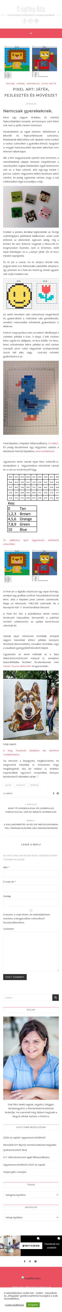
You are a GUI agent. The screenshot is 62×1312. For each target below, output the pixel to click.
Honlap (7, 896)
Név (6, 867)
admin (9, 793)
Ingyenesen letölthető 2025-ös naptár (24, 1164)
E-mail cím (9, 881)
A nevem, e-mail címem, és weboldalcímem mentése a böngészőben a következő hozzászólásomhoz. (26, 918)
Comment (8, 928)
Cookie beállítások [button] (14, 1304)
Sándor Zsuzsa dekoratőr (17, 666)
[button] (10, 1245)
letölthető (48, 83)
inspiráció (33, 83)
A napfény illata (31, 9)
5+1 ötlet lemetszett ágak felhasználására (26, 1157)
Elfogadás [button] (33, 1304)
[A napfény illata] (31, 1278)
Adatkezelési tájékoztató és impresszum (31, 1287)
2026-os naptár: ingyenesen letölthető (24, 1137)
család (10, 83)
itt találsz (53, 443)
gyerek (21, 83)
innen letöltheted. (45, 451)
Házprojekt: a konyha (14, 1171)
